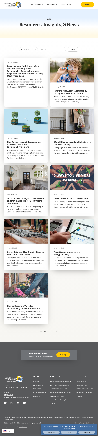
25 (56, 332)
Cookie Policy (90, 423)
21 (41, 332)
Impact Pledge (81, 381)
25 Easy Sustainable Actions (85, 389)
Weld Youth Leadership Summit (60, 385)
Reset (73, 49)
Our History (37, 389)
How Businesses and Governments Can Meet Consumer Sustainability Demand (24, 144)
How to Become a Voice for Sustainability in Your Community (23, 307)
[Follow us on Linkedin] (19, 402)
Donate (87, 4)
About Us (36, 381)
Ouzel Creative (23, 427)
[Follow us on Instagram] (13, 402)
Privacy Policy (79, 423)
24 (52, 332)
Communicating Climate (84, 392)
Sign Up (63, 355)
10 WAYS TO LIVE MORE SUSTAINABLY (71, 198)
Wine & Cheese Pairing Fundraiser (61, 400)
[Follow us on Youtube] (26, 402)
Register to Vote (81, 385)
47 (63, 332)
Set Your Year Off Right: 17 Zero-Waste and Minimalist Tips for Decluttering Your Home (25, 201)
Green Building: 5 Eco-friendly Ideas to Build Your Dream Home (25, 253)
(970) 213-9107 (8, 395)
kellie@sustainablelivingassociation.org (16, 397)
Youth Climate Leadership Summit (61, 381)
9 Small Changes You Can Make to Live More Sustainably (72, 143)
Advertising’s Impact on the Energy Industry (67, 253)
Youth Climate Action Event (58, 389)
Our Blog (79, 396)
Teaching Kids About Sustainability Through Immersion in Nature (70, 92)
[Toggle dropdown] (43, 4)
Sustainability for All (39, 392)
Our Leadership (38, 385)
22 (45, 332)
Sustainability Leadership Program (61, 392)
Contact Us (36, 396)
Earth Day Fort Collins (57, 396)
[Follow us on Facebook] (7, 402)
